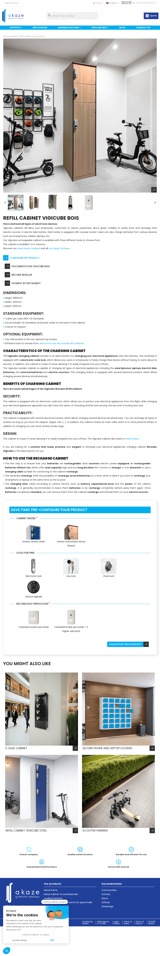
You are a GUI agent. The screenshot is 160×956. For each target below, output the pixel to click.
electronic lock (48, 343)
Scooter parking (95, 830)
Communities (109, 890)
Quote (153, 15)
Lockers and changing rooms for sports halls (68, 902)
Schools (106, 894)
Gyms (105, 898)
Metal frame (51, 890)
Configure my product (25, 258)
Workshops (107, 906)
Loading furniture (53, 898)
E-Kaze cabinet (16, 748)
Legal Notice (117, 922)
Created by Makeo (87, 922)
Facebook (123, 2)
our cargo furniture (59, 248)
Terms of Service (140, 922)
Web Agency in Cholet (103, 922)
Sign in (98, 3)
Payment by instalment (26, 283)
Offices (106, 902)
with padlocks (76, 343)
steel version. (132, 438)
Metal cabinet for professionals (61, 894)
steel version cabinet (28, 248)
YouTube (126, 2)
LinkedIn (130, 2)
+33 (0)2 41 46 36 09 (145, 3)
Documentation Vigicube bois (31, 266)
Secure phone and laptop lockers (107, 748)
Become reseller (22, 274)
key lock (61, 343)
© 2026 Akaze (151, 922)
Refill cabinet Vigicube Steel (26, 830)
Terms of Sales (128, 922)
